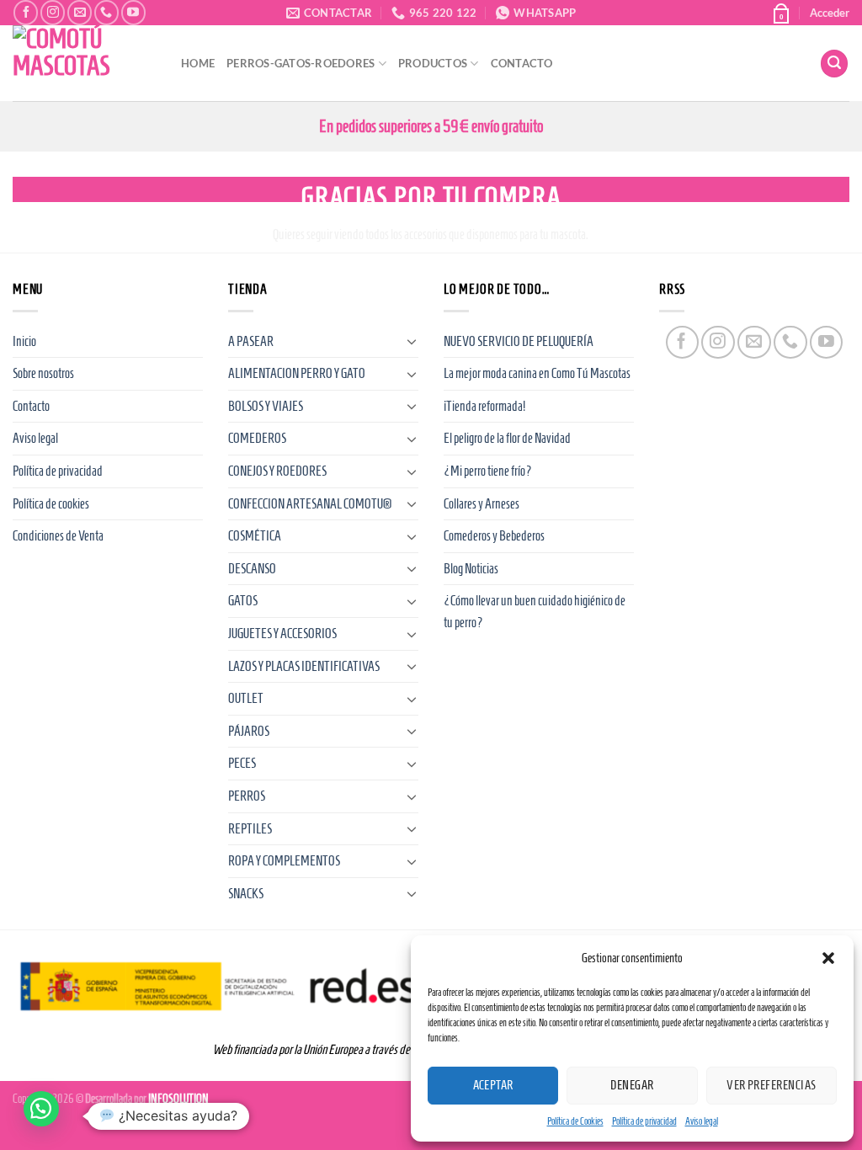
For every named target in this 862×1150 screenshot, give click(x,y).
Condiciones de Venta (58, 536)
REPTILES (250, 829)
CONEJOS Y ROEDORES (277, 471)
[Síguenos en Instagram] (52, 12)
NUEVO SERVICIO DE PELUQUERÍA (518, 341)
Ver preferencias (771, 1085)
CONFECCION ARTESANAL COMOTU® (309, 504)
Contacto (31, 406)
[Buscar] (834, 63)
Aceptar (493, 1085)
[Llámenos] (106, 12)
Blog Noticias (471, 569)
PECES (242, 763)
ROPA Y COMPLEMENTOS (284, 861)
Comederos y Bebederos (494, 536)
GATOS (243, 601)
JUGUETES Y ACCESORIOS (282, 633)
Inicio (24, 341)
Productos (432, 63)
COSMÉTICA (254, 536)
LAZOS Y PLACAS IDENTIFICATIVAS (304, 666)
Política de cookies (51, 504)
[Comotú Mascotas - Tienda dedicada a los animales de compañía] (84, 63)
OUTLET (245, 698)
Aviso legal (701, 1120)
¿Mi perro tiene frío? (488, 471)
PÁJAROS (248, 731)
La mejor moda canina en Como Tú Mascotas (537, 373)
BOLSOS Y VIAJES (265, 406)
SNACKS (245, 893)
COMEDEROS (257, 438)
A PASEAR (251, 341)
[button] (828, 958)
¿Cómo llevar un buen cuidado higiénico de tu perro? (534, 612)
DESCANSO (252, 569)
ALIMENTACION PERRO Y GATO (296, 373)
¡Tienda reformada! (484, 406)
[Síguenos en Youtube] (133, 12)
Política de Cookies (575, 1120)
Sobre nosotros (43, 373)
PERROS (246, 796)
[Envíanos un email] (79, 12)
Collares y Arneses (481, 504)
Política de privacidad (644, 1120)
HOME (198, 63)
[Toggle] (411, 341)
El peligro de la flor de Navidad (507, 438)
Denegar (631, 1085)
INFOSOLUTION (178, 1098)
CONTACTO (522, 63)
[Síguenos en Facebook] (25, 12)
